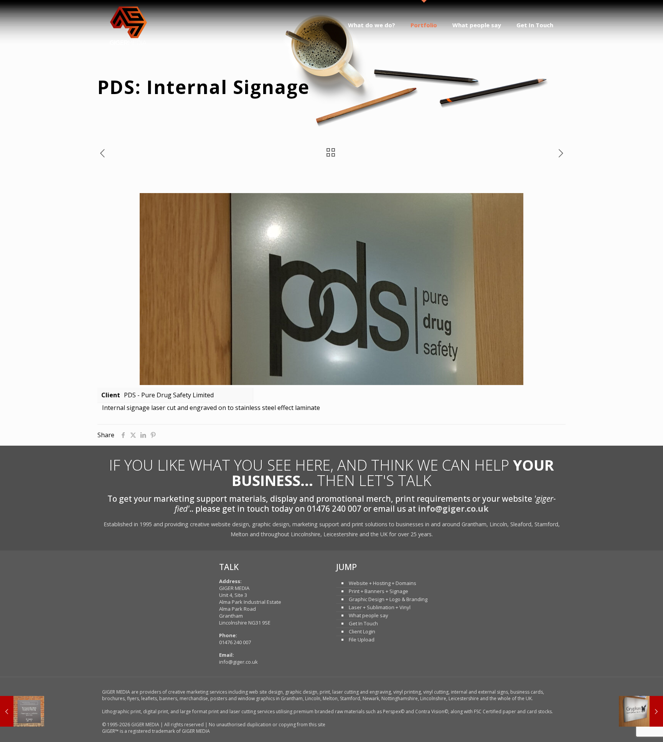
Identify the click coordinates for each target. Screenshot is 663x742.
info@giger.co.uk (453, 508)
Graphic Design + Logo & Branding (388, 599)
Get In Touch (363, 623)
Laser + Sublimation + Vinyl (380, 607)
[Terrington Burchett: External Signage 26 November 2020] (22, 711)
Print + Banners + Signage (378, 591)
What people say (368, 615)
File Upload (361, 639)
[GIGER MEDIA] (128, 25)
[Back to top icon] (626, 726)
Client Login (362, 631)
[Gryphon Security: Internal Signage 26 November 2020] (641, 711)
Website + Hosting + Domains (382, 583)
